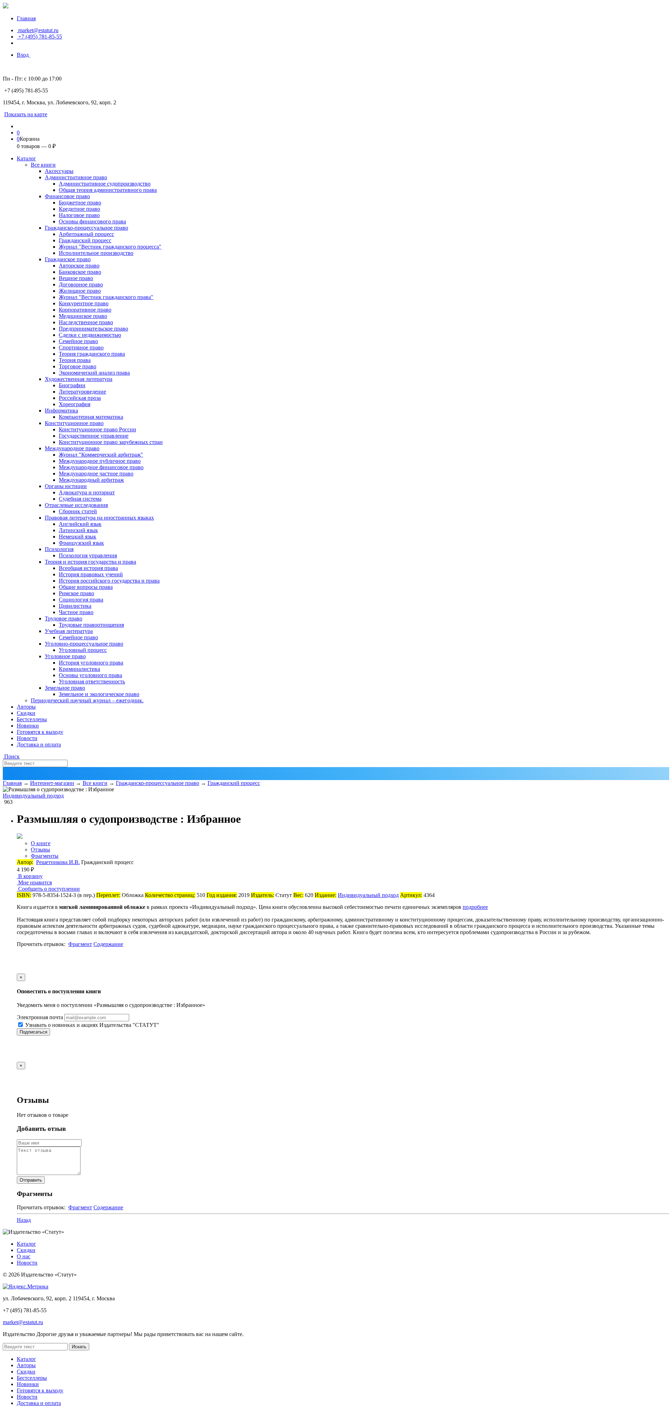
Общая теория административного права (108, 190)
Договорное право (81, 284)
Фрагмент (80, 944)
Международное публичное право (100, 461)
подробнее (475, 907)
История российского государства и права (109, 581)
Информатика (61, 410)
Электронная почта (40, 1017)
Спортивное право (81, 347)
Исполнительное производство (96, 253)
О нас (23, 1256)
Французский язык (81, 543)
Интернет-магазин (52, 783)
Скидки (26, 713)
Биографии (72, 385)
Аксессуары (59, 171)
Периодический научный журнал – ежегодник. (87, 700)
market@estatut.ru (37, 30)
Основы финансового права (92, 221)
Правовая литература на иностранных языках (99, 518)
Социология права (81, 600)
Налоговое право (79, 215)
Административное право (76, 177)
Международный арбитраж (91, 480)
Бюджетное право (80, 203)
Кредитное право (79, 209)
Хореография (74, 404)
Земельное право (65, 688)
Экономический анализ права (94, 373)
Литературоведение (82, 392)
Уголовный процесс (83, 650)
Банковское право (80, 272)
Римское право (76, 593)
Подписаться (33, 1032)
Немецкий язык (77, 537)
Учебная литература (69, 631)
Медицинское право (83, 316)
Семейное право (78, 341)
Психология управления (88, 555)
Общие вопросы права (86, 587)
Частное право (76, 612)
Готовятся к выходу (40, 732)
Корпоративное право (85, 310)
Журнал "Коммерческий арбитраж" (101, 455)
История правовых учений (91, 574)
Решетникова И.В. (58, 862)
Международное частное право (96, 474)
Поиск (11, 756)
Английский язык (80, 524)
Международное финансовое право (101, 467)
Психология (59, 549)
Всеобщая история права (88, 568)
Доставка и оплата (39, 744)
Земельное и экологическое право (99, 694)
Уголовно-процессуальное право (84, 644)
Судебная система (80, 499)
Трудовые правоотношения (91, 625)
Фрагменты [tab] (44, 856)
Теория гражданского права (92, 354)
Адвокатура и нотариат (87, 492)
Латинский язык (78, 530)
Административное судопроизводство (104, 184)
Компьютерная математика (91, 417)
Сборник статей (78, 511)
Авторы (26, 707)
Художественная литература (78, 379)
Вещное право (76, 278)
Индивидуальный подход (33, 796)
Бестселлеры (32, 719)
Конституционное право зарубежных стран (111, 442)
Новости (27, 738)
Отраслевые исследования (76, 505)
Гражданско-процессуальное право (86, 228)
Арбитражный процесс (86, 234)
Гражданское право (68, 259)
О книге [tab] (40, 843)
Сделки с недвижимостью (90, 335)
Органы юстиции (66, 486)
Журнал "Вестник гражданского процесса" (110, 247)
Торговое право (77, 366)
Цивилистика (75, 606)
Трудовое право (63, 618)
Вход (23, 55)
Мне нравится (34, 882)
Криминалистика (79, 669)
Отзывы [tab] (40, 850)
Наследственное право (86, 322)
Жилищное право (80, 291)
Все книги (43, 165)
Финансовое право (67, 196)
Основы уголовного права (90, 675)
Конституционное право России (97, 429)
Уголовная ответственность (92, 681)
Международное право (72, 448)
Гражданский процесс (85, 240)
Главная (26, 18)
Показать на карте (25, 114)
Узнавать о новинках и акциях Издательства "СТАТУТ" (91, 1025)
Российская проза (80, 398)
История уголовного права (91, 663)
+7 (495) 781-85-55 (39, 37)
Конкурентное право (83, 303)
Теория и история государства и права (90, 562)
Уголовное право (65, 656)
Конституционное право (74, 423)
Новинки (28, 726)
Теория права (75, 360)
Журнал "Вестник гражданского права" (106, 297)
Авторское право (79, 266)
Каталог (26, 158)
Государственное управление (93, 436)
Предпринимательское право (93, 329)
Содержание (108, 944)
